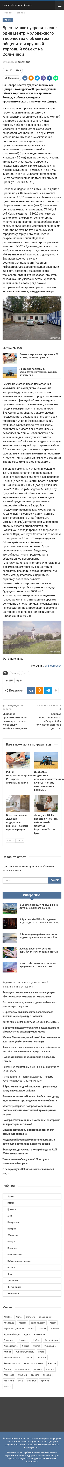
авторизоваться (12, 870)
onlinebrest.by (53, 665)
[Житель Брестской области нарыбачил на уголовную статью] (10, 952)
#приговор (9, 1375)
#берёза (22, 1323)
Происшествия (15, 1254)
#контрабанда (51, 1340)
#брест (25, 673)
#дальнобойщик (12, 1334)
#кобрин (36, 1340)
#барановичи (45, 1317)
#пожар (37, 1369)
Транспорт (13, 1280)
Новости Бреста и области (17, 5)
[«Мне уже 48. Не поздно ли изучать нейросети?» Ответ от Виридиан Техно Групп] (46, 803)
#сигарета (9, 1381)
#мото (41, 1352)
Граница (12, 1209)
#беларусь (9, 1323)
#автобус (30, 1317)
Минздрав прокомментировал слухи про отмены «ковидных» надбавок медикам (15, 721)
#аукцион (15, 673)
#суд (20, 1381)
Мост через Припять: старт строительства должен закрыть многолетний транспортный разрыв (29, 1110)
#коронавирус (11, 1346)
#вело (31, 1328)
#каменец (23, 1340)
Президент (13, 1248)
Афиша (11, 1196)
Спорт (10, 1274)
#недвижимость (12, 1363)
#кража (25, 1346)
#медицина (50, 1346)
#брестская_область (14, 1328)
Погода (11, 1242)
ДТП (10, 1216)
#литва (36, 1346)
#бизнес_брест (38, 1323)
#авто (19, 1317)
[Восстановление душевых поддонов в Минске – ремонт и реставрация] (18, 803)
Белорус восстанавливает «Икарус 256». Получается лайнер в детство (48, 721)
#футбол (45, 1381)
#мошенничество (12, 1357)
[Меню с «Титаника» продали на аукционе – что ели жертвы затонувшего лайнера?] (10, 967)
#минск (7, 1352)
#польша (50, 1369)
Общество (13, 1235)
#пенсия (52, 1363)
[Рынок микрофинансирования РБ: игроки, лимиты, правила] (10, 358)
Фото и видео (14, 1287)
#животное (39, 1334)
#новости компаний (34, 1363)
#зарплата (9, 1340)
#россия (47, 1375)
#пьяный (22, 1375)
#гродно (55, 1328)
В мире (11, 1203)
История (12, 1229)
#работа (35, 1375)
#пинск (7, 1369)
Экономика (13, 1293)
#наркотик (41, 1357)
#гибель (42, 1328)
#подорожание (22, 1369)
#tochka (8, 1317)
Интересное (13, 1222)
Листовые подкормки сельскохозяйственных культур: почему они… (38, 372)
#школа (7, 1386)
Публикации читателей (19, 1261)
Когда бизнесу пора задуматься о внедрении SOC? (31, 1022)
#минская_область (25, 1352)
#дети (27, 1334)
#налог (28, 1357)
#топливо (31, 1381)
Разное (8, 20)
